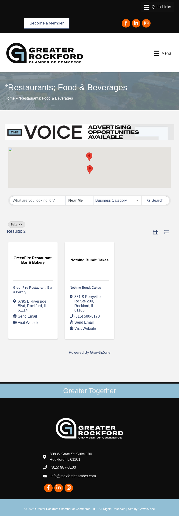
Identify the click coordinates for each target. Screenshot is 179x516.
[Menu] (157, 7)
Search (157, 200)
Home (10, 98)
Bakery (15, 224)
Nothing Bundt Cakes (85, 287)
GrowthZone (100, 352)
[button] (90, 169)
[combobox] (117, 200)
